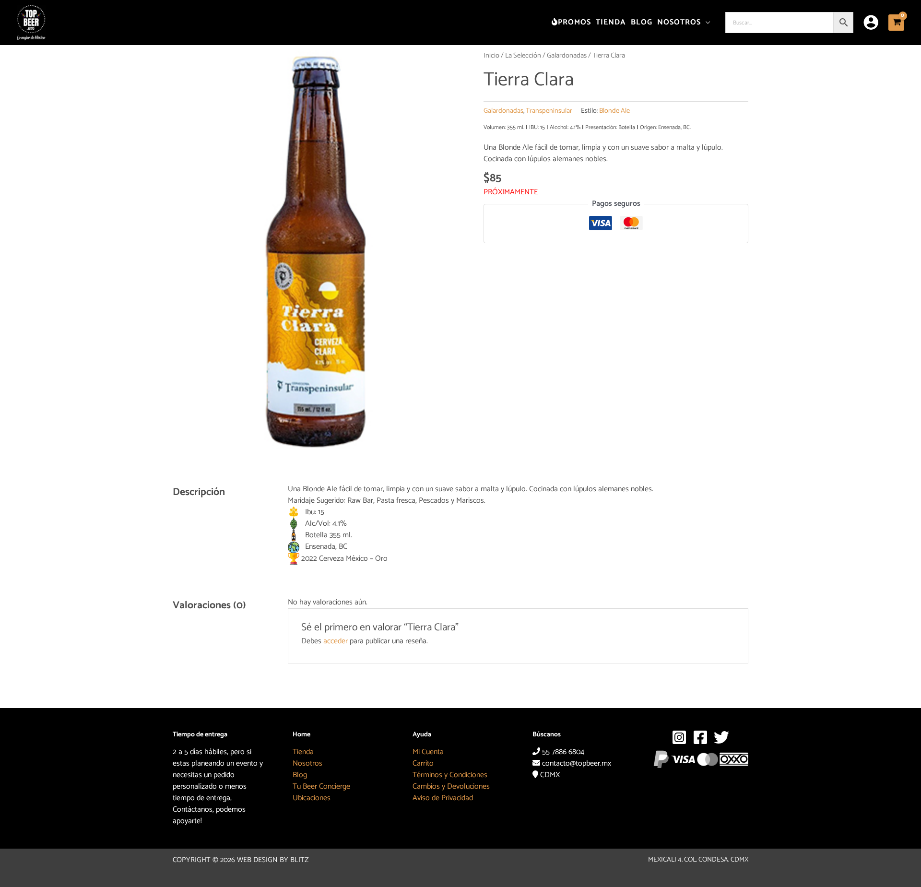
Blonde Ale (614, 111)
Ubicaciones (312, 798)
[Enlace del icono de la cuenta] (871, 22)
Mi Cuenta (428, 751)
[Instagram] (679, 737)
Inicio (491, 55)
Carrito (423, 763)
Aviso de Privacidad (443, 798)
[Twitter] (721, 737)
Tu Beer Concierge (321, 786)
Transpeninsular (549, 111)
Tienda (303, 751)
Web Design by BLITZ (273, 860)
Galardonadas (567, 55)
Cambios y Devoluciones (451, 786)
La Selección (523, 55)
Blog (300, 775)
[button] (706, 22)
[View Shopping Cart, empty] (896, 22)
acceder (335, 641)
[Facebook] (700, 737)
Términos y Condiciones (450, 775)
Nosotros (307, 763)
